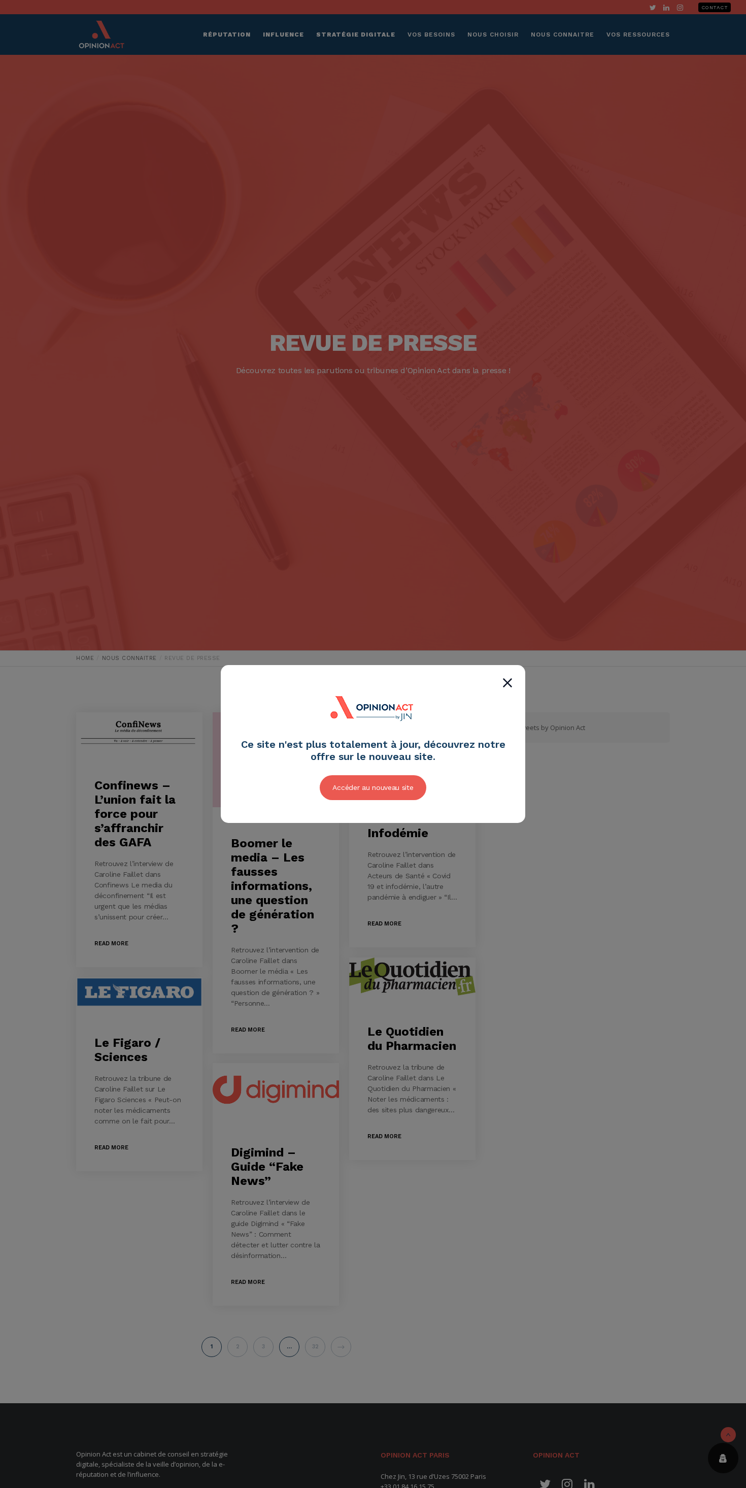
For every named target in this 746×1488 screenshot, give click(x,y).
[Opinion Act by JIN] (373, 733)
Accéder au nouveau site (372, 787)
